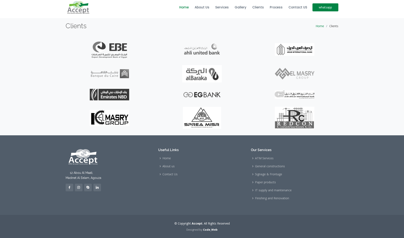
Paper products (265, 182)
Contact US (297, 7)
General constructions (270, 166)
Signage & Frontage (268, 174)
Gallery (240, 7)
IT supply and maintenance (273, 190)
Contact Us (170, 174)
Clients (258, 7)
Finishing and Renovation (272, 198)
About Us (202, 7)
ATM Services (264, 158)
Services (222, 7)
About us (168, 166)
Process (276, 7)
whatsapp (325, 7)
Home (184, 7)
